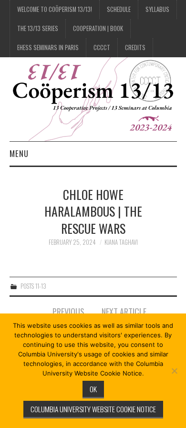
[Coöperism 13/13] (93, 98)
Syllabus (157, 9)
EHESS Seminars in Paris (48, 47)
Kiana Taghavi (121, 242)
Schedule (119, 9)
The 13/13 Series (37, 28)
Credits (135, 47)
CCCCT (101, 47)
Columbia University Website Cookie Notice (93, 409)
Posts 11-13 (33, 286)
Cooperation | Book (98, 28)
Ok (93, 389)
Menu (19, 153)
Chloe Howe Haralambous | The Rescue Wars (93, 211)
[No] (174, 371)
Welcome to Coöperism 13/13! (54, 9)
